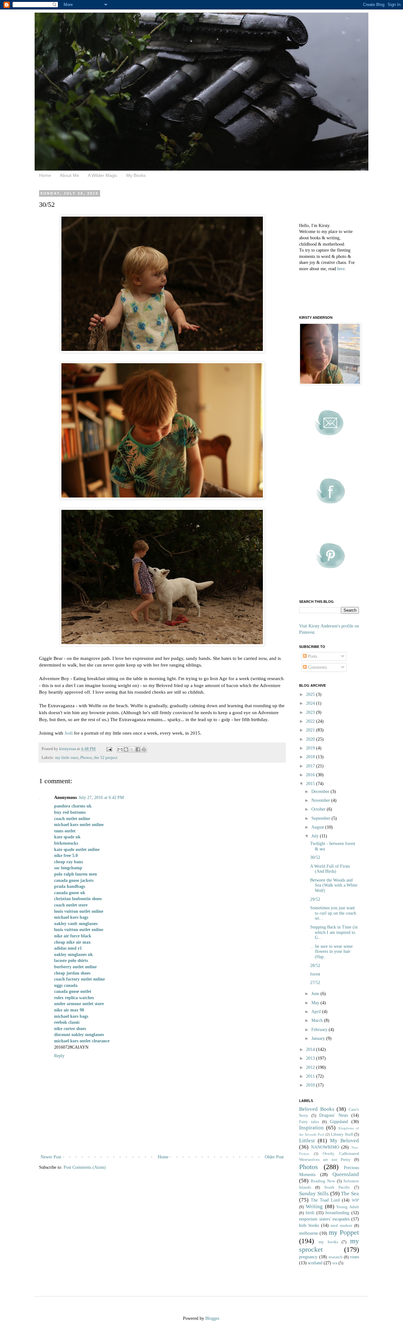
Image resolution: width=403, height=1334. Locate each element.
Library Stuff (342, 1134)
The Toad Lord (325, 1200)
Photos (86, 757)
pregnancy (308, 1257)
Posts (312, 656)
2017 (311, 766)
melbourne (308, 1233)
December (321, 791)
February (320, 1029)
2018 (311, 756)
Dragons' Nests (333, 1115)
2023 (311, 712)
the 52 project (105, 757)
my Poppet (344, 1232)
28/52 (315, 965)
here (341, 268)
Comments (317, 667)
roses (354, 1257)
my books (328, 1242)
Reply (59, 1055)
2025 (311, 694)
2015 (311, 783)
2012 (311, 1067)
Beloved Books (316, 1109)
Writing (314, 1206)
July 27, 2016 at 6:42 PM (101, 797)
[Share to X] (132, 749)
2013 (311, 1058)
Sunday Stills (314, 1194)
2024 (311, 703)
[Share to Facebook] (138, 749)
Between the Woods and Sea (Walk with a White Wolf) (333, 885)
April (316, 1011)
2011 (311, 1076)
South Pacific (337, 1187)
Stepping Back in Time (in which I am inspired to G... (334, 932)
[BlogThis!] (126, 749)
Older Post (274, 1157)
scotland (315, 1263)
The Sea (350, 1194)
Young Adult (347, 1207)
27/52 (315, 982)
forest (315, 974)
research (336, 1257)
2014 (311, 1049)
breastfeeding (337, 1212)
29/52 (315, 899)
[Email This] (120, 749)
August (318, 827)
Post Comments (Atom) (85, 1167)
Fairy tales (309, 1122)
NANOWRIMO (325, 1147)
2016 (311, 774)
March (317, 1020)
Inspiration (311, 1128)
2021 (311, 730)
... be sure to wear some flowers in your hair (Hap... (331, 951)
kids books (309, 1225)
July (315, 836)
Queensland (345, 1174)
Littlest (307, 1141)
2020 (311, 739)
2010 (311, 1085)
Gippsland (339, 1121)
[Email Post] (109, 749)
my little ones (66, 757)
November (321, 800)
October (319, 809)
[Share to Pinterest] (144, 749)
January (318, 1038)
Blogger (212, 1318)
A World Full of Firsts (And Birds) (330, 869)
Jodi (69, 733)
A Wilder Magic (102, 175)
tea (335, 1263)
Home (45, 175)
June (316, 993)
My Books (136, 175)
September (321, 818)
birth (310, 1212)
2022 (311, 721)
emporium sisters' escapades (324, 1219)
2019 (311, 748)
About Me (69, 175)
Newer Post (51, 1157)
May (316, 1002)
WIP (355, 1200)
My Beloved (344, 1141)
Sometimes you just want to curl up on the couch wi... (333, 913)
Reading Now (323, 1181)
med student (341, 1225)
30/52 (315, 857)
